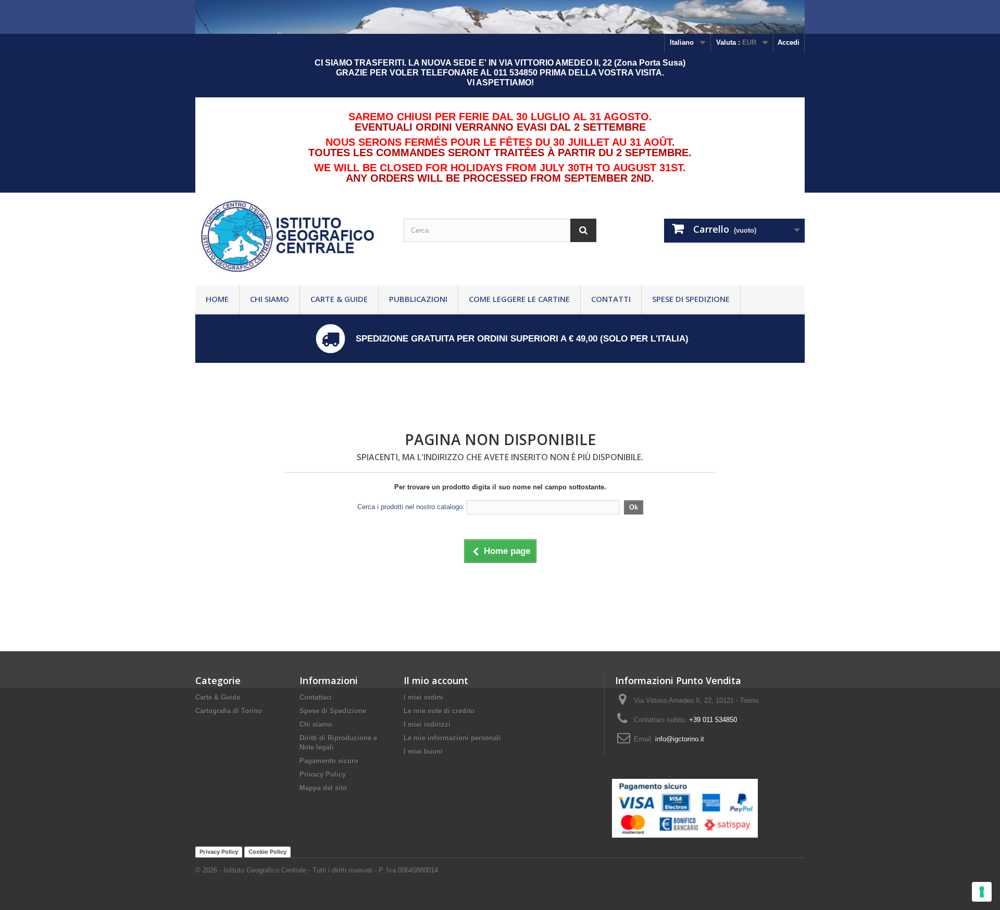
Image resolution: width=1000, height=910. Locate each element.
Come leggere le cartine (519, 299)
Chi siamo (269, 299)
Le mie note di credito (439, 711)
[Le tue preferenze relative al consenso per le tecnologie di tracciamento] (982, 892)
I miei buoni (423, 751)
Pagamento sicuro (328, 761)
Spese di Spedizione (691, 299)
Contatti (611, 299)
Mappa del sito (323, 788)
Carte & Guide (339, 299)
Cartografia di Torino (228, 711)
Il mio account (436, 680)
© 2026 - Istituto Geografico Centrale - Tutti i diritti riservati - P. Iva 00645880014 (316, 870)
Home (217, 299)
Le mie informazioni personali (452, 738)
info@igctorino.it (679, 739)
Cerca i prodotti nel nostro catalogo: (411, 507)
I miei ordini (423, 697)
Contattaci (315, 697)
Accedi (788, 42)
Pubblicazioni (418, 299)
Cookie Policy (267, 851)
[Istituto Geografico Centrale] (291, 236)
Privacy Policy (322, 774)
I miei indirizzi (427, 724)
